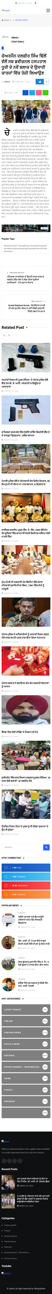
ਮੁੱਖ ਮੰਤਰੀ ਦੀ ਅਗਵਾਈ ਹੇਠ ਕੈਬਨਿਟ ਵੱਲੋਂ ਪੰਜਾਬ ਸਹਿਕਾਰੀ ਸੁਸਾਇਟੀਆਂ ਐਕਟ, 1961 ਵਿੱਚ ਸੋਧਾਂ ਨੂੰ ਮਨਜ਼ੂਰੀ (23, 585)
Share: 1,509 (12, 93)
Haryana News (10, 1236)
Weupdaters (39, 1288)
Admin (7, 82)
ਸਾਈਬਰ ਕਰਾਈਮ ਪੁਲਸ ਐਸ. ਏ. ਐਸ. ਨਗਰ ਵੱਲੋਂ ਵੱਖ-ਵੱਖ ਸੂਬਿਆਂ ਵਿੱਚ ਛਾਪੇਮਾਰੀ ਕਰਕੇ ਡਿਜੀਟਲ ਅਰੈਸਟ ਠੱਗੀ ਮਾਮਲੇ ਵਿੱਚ (26, 533)
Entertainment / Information (16, 1253)
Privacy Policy (10, 1258)
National (8, 1247)
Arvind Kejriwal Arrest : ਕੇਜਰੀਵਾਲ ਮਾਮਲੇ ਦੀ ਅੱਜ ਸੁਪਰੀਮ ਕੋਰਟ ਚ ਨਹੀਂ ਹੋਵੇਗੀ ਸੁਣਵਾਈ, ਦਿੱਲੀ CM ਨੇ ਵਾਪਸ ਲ (26, 308)
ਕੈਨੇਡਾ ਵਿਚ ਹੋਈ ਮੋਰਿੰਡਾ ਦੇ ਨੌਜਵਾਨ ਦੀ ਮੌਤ (20, 732)
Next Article (37, 301)
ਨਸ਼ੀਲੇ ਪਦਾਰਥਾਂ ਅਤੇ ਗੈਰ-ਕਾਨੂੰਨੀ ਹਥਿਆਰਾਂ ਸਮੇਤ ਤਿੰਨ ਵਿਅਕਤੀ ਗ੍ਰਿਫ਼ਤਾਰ (31, 920)
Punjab (21, 913)
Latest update (10, 1225)
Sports (21, 958)
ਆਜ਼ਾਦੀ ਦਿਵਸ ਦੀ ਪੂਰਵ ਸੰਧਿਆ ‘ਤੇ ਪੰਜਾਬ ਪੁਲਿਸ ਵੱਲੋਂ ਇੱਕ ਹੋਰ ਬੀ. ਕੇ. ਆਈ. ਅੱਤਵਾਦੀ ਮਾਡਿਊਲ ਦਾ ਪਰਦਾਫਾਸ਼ (25, 383)
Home (6, 20)
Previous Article (16, 273)
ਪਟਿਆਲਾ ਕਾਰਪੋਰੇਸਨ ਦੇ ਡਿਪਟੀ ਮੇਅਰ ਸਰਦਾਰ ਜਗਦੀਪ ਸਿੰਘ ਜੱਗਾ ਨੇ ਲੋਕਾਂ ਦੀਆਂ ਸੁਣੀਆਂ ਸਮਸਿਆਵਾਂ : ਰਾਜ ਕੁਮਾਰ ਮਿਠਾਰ (25, 279)
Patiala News (10, 1242)
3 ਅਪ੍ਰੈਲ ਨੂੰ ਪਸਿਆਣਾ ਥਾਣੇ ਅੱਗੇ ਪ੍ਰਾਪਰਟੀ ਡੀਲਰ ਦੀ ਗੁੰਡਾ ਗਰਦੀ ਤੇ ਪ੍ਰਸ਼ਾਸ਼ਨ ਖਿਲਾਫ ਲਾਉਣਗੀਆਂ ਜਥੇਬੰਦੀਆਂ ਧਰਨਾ (33, 1199)
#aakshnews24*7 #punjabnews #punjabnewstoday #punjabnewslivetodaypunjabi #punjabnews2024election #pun (25, 248)
